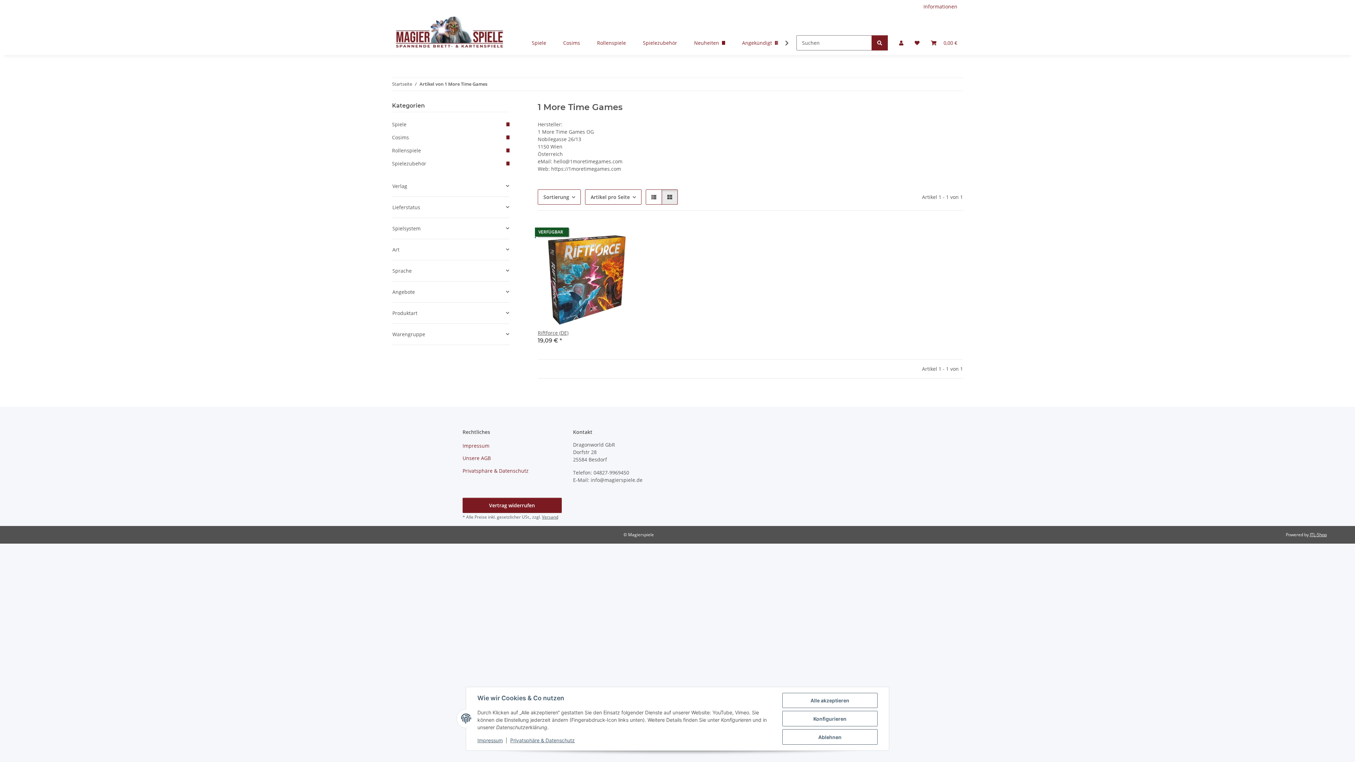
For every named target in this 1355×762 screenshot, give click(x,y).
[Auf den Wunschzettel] (623, 234)
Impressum (490, 740)
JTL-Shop (1318, 535)
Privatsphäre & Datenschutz (542, 740)
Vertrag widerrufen (512, 505)
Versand (550, 517)
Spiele (539, 43)
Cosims (571, 43)
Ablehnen (830, 737)
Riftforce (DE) (553, 332)
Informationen (940, 6)
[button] (901, 43)
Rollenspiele (611, 43)
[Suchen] (880, 42)
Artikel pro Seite (610, 197)
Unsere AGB (477, 458)
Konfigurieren (830, 719)
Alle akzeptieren (830, 700)
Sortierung (556, 197)
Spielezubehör (660, 43)
